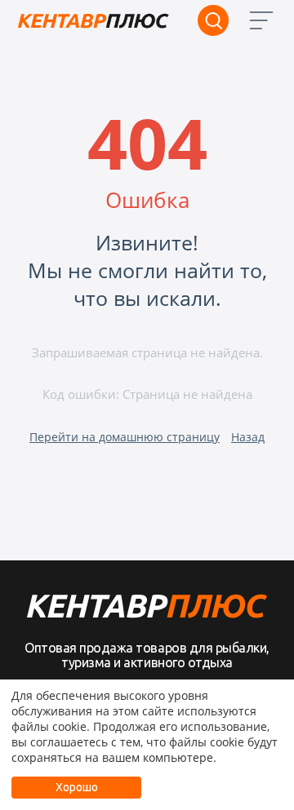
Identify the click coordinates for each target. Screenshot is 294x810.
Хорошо (77, 787)
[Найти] (213, 20)
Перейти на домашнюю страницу (124, 437)
